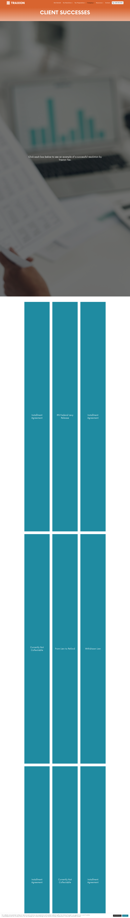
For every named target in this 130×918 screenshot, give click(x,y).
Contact (107, 3)
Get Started (57, 3)
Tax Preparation (79, 3)
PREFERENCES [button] (117, 915)
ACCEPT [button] (125, 915)
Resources (99, 3)
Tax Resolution (67, 3)
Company (90, 3)
